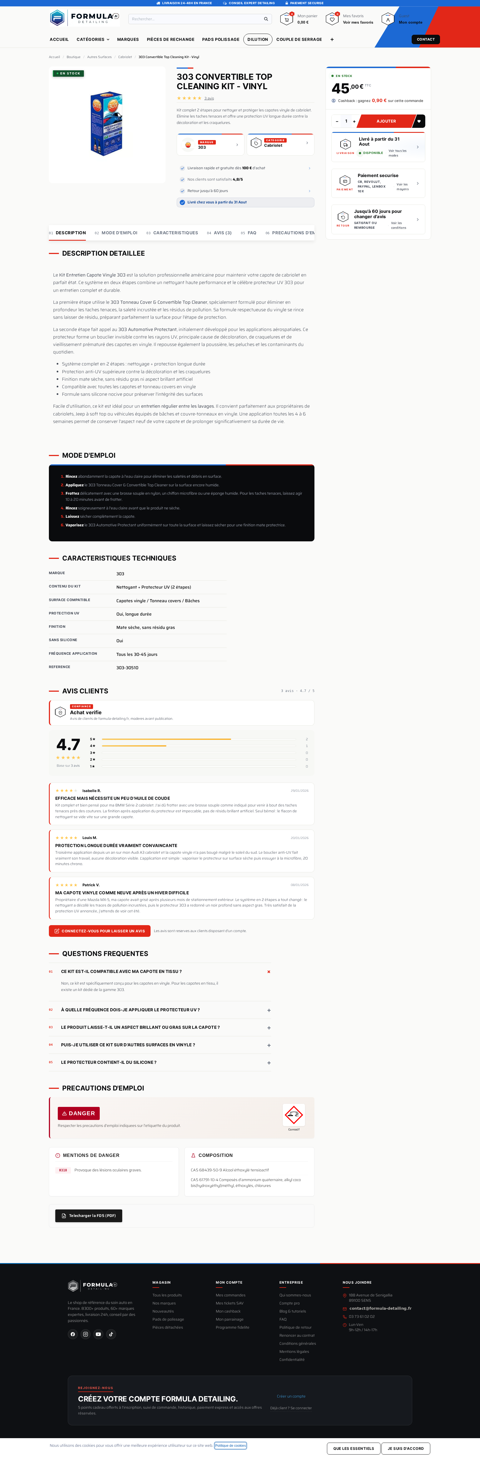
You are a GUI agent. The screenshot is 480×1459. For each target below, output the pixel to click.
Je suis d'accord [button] (406, 1448)
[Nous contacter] (380, 1308)
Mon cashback (228, 1311)
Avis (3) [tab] (219, 232)
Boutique (74, 56)
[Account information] (388, 21)
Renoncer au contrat (297, 1335)
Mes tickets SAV (230, 1303)
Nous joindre (357, 1282)
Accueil (54, 56)
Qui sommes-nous (295, 1295)
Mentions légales (294, 1352)
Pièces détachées (167, 1327)
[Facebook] (73, 1334)
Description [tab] (67, 232)
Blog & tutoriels (292, 1311)
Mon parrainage (230, 1319)
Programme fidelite (232, 1327)
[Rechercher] (266, 19)
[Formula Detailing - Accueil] (93, 1286)
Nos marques (164, 1303)
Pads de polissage (168, 1319)
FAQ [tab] (249, 232)
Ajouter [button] (386, 121)
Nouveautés (163, 1311)
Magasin (161, 1282)
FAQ (283, 1319)
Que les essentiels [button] (353, 1448)
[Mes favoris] (332, 21)
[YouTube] (98, 1334)
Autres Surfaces (99, 56)
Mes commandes (231, 1295)
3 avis (209, 98)
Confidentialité (292, 1360)
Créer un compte (291, 1396)
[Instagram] (86, 1334)
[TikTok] (111, 1334)
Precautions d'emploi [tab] (296, 232)
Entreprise (291, 1282)
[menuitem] (59, 39)
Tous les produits (167, 1295)
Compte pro (289, 1303)
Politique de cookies (230, 1446)
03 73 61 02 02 (362, 1316)
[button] (418, 121)
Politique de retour (295, 1327)
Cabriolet (125, 56)
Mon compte (229, 1282)
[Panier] (286, 21)
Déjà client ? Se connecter (291, 1408)
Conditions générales (297, 1343)
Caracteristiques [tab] (172, 232)
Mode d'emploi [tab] (116, 232)
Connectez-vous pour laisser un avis (103, 931)
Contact (426, 39)
